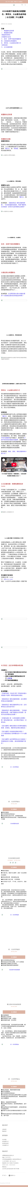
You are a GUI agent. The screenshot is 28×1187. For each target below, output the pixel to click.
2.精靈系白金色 (6, 37)
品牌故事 (4, 1129)
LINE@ (9, 678)
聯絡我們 (4, 1131)
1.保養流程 (4, 45)
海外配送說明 (5, 1143)
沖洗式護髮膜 (5, 438)
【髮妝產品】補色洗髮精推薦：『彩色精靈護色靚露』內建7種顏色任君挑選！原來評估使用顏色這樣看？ (13, 205)
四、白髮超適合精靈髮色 (9, 41)
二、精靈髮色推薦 (6, 33)
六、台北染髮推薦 (6, 47)
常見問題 (4, 1139)
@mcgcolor (13, 1161)
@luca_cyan (8, 579)
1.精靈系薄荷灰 (5, 35)
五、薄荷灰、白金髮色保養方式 (11, 43)
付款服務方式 (5, 1145)
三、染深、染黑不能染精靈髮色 (11, 39)
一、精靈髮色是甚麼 (7, 31)
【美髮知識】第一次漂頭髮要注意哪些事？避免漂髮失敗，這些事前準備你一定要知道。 (14, 720)
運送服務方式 (5, 1141)
